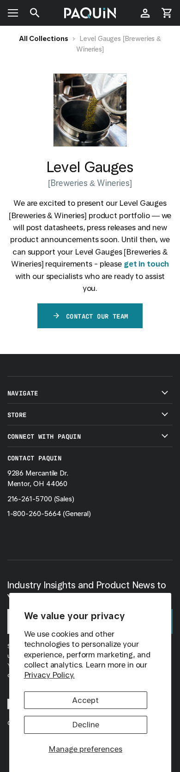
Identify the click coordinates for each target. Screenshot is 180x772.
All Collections (43, 39)
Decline (85, 724)
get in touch (146, 263)
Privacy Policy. (49, 674)
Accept (85, 700)
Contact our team (97, 316)
